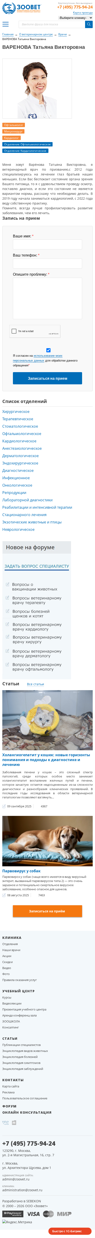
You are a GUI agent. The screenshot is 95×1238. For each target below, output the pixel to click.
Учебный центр (18, 991)
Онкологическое (17, 485)
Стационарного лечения (24, 514)
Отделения (10, 944)
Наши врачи (11, 950)
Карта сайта (10, 1086)
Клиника (11, 937)
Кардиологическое (19, 441)
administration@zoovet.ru (22, 1190)
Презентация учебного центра (24, 1009)
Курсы (6, 997)
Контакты (13, 1080)
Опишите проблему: (31, 274)
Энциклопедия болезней (20, 1057)
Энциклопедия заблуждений (22, 1069)
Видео (6, 968)
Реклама (8, 1092)
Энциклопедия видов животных (25, 1051)
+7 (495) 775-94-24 (75, 7)
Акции (6, 956)
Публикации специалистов (21, 1045)
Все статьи (35, 684)
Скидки (7, 962)
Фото (6, 974)
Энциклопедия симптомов (21, 1063)
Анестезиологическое (22, 448)
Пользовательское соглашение (24, 1098)
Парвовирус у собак (21, 870)
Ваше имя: (23, 236)
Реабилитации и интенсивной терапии (37, 507)
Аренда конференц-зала (19, 1015)
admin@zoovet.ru (16, 1179)
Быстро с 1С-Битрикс (67, 1231)
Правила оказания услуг (19, 980)
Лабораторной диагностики (27, 499)
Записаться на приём (47, 911)
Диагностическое (18, 470)
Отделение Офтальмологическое (27, 144)
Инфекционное (16, 477)
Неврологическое (18, 529)
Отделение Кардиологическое (25, 151)
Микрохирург (13, 131)
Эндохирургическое (20, 463)
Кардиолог (11, 138)
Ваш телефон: (26, 255)
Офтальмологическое (21, 433)
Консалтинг (10, 1027)
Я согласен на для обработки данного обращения (45, 360)
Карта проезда (83, 13)
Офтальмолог (13, 125)
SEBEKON (33, 1201)
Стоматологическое (20, 426)
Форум (9, 1106)
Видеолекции (11, 1003)
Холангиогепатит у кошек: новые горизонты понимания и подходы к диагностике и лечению (46, 759)
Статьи (10, 1038)
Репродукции (14, 492)
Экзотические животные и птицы (32, 522)
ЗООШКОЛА (11, 1021)
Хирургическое (16, 411)
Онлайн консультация (27, 1112)
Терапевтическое (17, 418)
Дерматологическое (20, 455)
